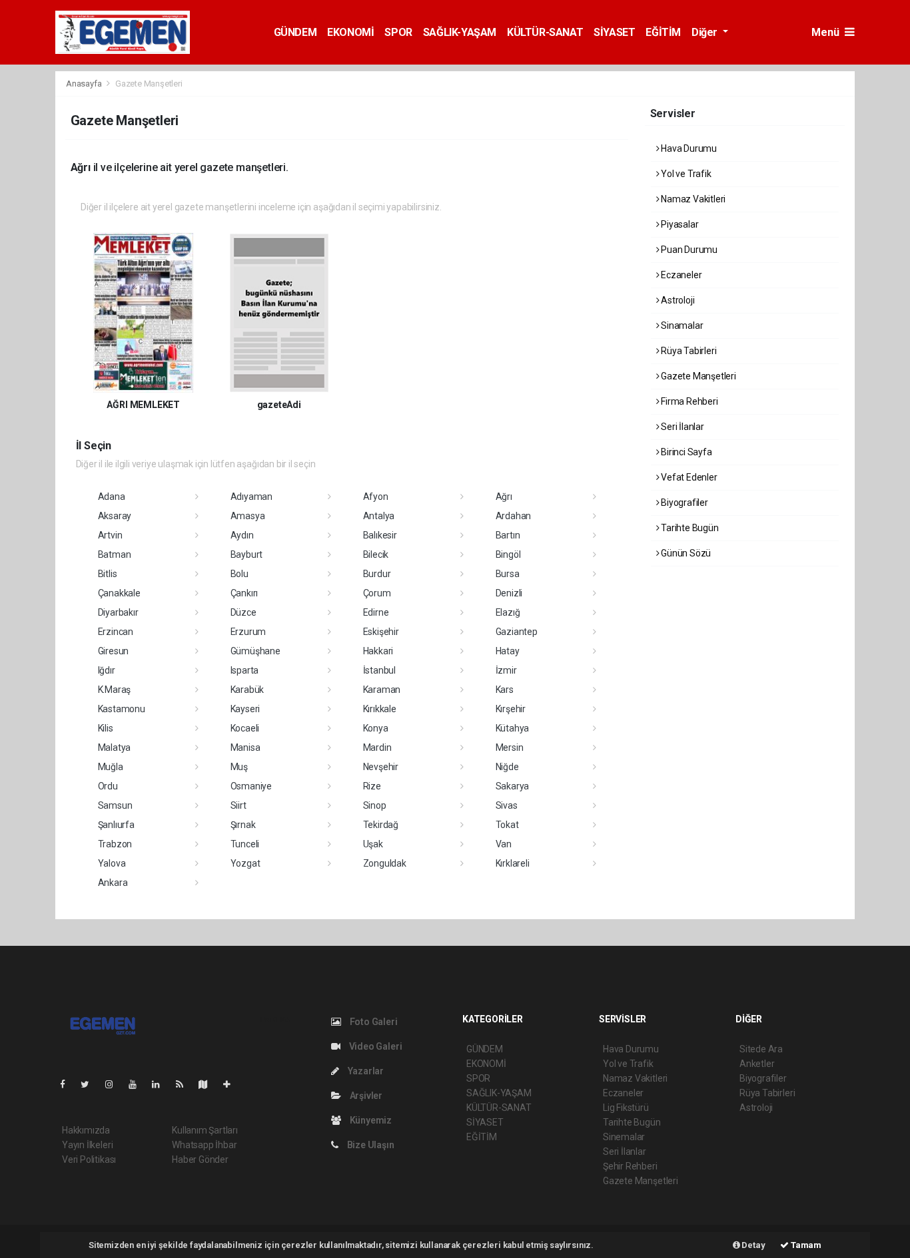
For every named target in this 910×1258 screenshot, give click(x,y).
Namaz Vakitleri (692, 199)
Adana (111, 496)
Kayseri (245, 709)
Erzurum (248, 631)
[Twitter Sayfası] (90, 1084)
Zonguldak (384, 863)
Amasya (247, 516)
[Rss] (185, 1084)
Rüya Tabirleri (687, 350)
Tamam (805, 1245)
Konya (375, 728)
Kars (505, 689)
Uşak (373, 844)
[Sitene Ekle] (232, 1084)
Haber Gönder (200, 1159)
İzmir (506, 670)
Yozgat (245, 863)
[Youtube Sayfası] (138, 1084)
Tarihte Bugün (688, 528)
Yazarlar (365, 1071)
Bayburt (246, 554)
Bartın (508, 535)
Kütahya (513, 728)
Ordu (108, 786)
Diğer (705, 32)
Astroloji (676, 300)
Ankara (113, 882)
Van (504, 844)
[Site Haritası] (209, 1084)
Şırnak (243, 824)
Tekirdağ (380, 824)
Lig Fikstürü (626, 1107)
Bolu (239, 573)
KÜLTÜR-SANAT (545, 32)
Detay (752, 1245)
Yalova (112, 863)
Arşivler (365, 1095)
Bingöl (508, 554)
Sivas (507, 805)
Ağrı (504, 496)
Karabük (247, 689)
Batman (114, 554)
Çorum (377, 593)
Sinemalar (624, 1137)
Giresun (113, 651)
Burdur (377, 573)
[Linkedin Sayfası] (161, 1084)
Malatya (114, 747)
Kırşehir (511, 709)
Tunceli (245, 844)
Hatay (508, 651)
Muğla (110, 766)
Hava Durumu (688, 148)
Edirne (376, 612)
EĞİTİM (663, 32)
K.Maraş (114, 689)
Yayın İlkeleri (87, 1145)
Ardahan (514, 516)
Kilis (105, 728)
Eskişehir (381, 631)
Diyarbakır (118, 612)
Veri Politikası (89, 1159)
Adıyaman (251, 496)
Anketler (756, 1063)
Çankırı (244, 593)
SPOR (398, 32)
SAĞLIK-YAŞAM (459, 32)
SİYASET (614, 32)
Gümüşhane (255, 651)
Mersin (510, 747)
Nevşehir (380, 766)
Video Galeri (374, 1046)
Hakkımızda (86, 1130)
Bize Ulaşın (369, 1145)
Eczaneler (680, 275)
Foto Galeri (373, 1021)
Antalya (379, 516)
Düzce (243, 612)
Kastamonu (121, 709)
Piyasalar (678, 224)
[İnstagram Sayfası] (114, 1084)
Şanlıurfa (116, 824)
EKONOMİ (350, 32)
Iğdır (106, 670)
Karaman (382, 689)
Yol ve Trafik (685, 173)
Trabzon (115, 844)
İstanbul (379, 670)
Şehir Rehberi (630, 1166)
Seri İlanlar (681, 426)
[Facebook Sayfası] (68, 1084)
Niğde (507, 766)
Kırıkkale (379, 709)
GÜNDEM (295, 32)
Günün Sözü (685, 553)
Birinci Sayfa (685, 452)
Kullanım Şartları (205, 1130)
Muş (239, 766)
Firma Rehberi (688, 401)
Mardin (377, 747)
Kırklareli (513, 863)
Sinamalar (681, 325)
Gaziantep (517, 631)
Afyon (375, 496)
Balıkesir (380, 535)
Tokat (507, 824)
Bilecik (376, 554)
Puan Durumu (688, 249)
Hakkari (378, 651)
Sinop (374, 805)
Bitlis (107, 573)
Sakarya (513, 786)
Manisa (245, 747)
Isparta (244, 670)
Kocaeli (245, 728)
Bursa (508, 573)
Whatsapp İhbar (204, 1145)
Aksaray (115, 516)
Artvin (110, 535)
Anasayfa (84, 84)
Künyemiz (370, 1120)
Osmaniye (251, 786)
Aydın (242, 535)
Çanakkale (119, 593)
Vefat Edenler (688, 477)
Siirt (238, 805)
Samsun (115, 805)
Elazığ (508, 612)
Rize (372, 786)
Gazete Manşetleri (697, 376)
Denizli (509, 593)
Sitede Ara (761, 1049)
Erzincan (115, 631)
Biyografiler (683, 502)
